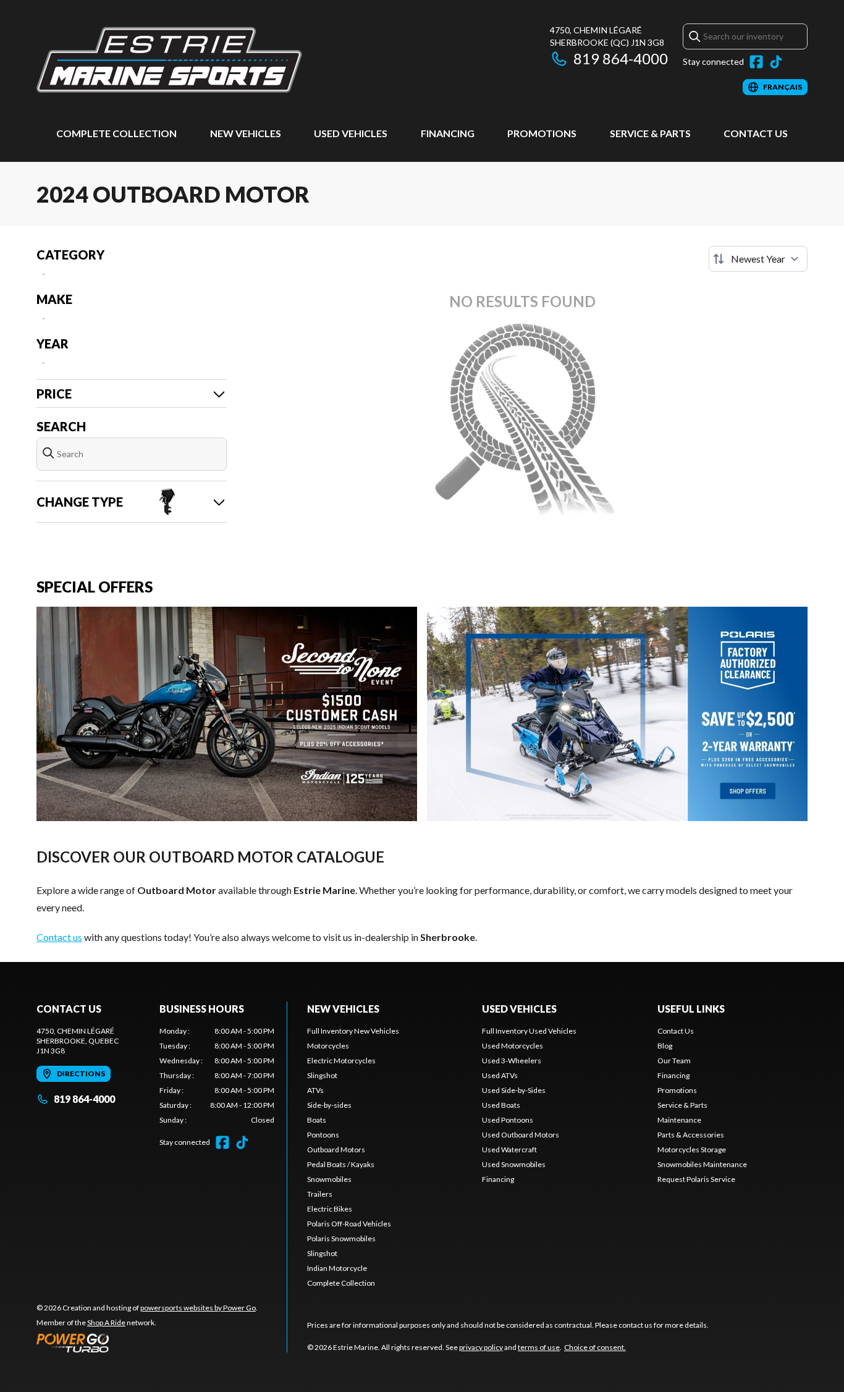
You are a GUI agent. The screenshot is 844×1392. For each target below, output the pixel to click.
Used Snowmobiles (514, 1164)
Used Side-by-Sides (514, 1090)
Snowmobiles (329, 1179)
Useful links (691, 1008)
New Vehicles (245, 133)
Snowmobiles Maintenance (702, 1164)
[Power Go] (147, 1342)
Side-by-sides (329, 1105)
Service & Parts (650, 133)
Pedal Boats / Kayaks (340, 1164)
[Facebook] (756, 61)
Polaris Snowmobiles (341, 1238)
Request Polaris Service (696, 1179)
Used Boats (501, 1105)
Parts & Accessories (690, 1134)
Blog (664, 1045)
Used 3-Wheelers (511, 1060)
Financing (448, 133)
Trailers (319, 1194)
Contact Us (756, 133)
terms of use (539, 1347)
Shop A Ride (106, 1322)
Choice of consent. (595, 1347)
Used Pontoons (507, 1119)
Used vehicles (350, 133)
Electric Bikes (329, 1208)
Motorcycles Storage (691, 1149)
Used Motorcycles (512, 1045)
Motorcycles (328, 1045)
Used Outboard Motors (520, 1134)
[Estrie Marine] (169, 59)
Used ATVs (500, 1075)
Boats (316, 1119)
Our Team (674, 1060)
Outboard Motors (336, 1149)
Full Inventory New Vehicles (353, 1031)
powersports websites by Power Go (198, 1307)
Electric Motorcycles (341, 1060)
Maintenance (679, 1119)
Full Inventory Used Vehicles (529, 1031)
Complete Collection (116, 133)
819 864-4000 (620, 58)
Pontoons (323, 1134)
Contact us (59, 937)
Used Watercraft (509, 1149)
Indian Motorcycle (337, 1268)
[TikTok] (776, 61)
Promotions (541, 133)
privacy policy (481, 1347)
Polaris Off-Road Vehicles (349, 1223)
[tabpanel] (217, 1075)
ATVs (315, 1090)
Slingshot (322, 1075)
